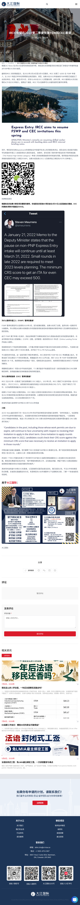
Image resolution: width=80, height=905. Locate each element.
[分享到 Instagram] (55, 570)
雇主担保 (60, 837)
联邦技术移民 (60, 825)
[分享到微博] (44, 570)
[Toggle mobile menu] (76, 4)
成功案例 (20, 837)
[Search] (47, 4)
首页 (3, 63)
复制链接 (31, 570)
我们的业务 (20, 829)
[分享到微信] (39, 570)
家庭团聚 (60, 833)
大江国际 (12, 482)
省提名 (60, 829)
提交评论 (40, 634)
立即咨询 (7, 655)
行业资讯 (11, 63)
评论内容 (8, 613)
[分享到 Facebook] (50, 570)
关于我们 (20, 825)
